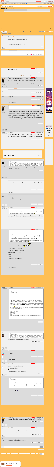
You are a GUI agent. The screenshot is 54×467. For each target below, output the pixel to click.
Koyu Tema (40, 3)
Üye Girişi (38, 1)
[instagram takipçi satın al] (49, 115)
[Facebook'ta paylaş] (41, 46)
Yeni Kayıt (50, 1)
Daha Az (51, 28)
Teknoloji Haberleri (10, 3)
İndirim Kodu (16, 3)
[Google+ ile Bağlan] (46, 1)
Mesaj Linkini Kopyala (39, 96)
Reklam (48, 3)
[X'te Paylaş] (42, 46)
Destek (51, 3)
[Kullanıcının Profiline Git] (3, 80)
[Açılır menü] (40, 54)
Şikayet (42, 96)
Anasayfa (3, 3)
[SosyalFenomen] (49, 131)
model (11, 40)
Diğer (20, 3)
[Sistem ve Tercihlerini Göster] (2, 357)
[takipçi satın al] (49, 124)
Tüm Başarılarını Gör (4, 48)
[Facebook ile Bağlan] (44, 1)
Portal (6, 3)
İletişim (45, 3)
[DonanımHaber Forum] (5, 1)
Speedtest (23, 3)
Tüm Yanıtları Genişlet (13, 50)
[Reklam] (26, 3)
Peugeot (9, 39)
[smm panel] (49, 126)
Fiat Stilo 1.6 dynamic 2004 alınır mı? (9, 155)
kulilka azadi (29, 54)
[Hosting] (49, 129)
